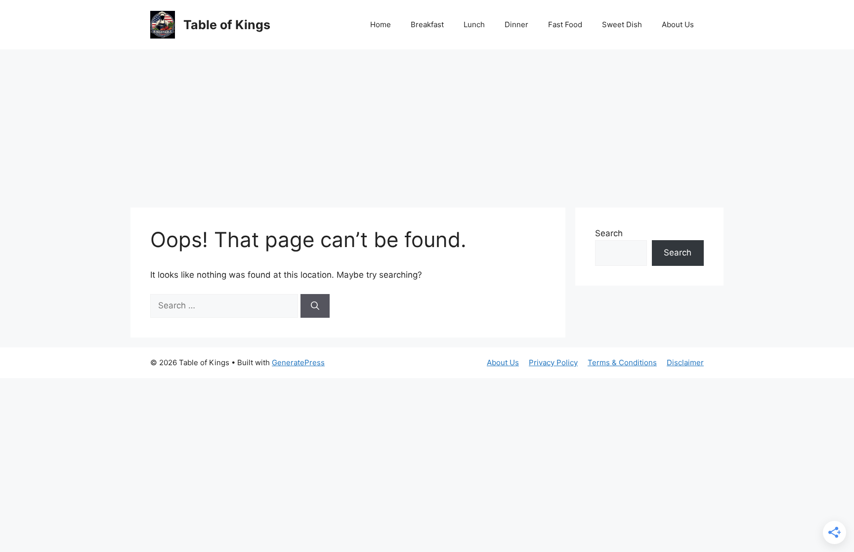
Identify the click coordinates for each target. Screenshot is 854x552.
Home (380, 24)
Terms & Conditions (622, 362)
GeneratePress (298, 362)
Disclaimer (685, 362)
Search (609, 233)
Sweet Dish (622, 24)
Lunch (474, 24)
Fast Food (565, 24)
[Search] (315, 306)
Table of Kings (226, 24)
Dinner (516, 24)
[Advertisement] (427, 123)
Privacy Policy (553, 362)
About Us (678, 24)
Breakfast (427, 24)
